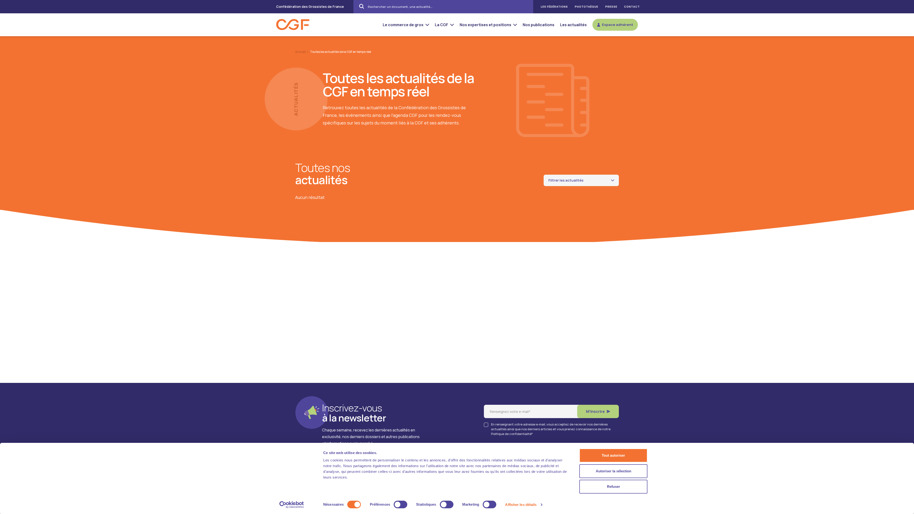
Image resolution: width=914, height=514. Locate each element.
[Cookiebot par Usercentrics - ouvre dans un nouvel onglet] (292, 504)
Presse (611, 6)
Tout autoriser (613, 455)
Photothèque (586, 6)
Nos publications (538, 24)
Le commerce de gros (403, 24)
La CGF (441, 24)
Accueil (300, 52)
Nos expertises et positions (485, 24)
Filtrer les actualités (565, 180)
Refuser (613, 486)
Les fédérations (554, 6)
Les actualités (573, 24)
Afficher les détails (520, 505)
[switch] (400, 504)
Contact (632, 6)
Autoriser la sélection (613, 471)
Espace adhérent (617, 24)
